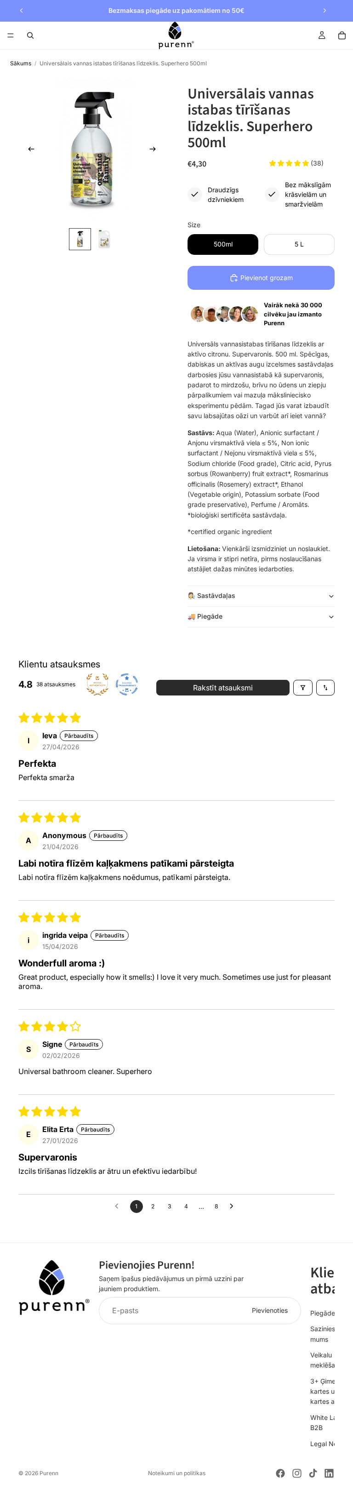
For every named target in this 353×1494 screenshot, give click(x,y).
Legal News (328, 1443)
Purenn (49, 1473)
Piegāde (322, 1312)
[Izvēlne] (10, 35)
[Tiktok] (313, 1473)
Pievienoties (270, 1310)
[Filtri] (303, 687)
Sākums (20, 63)
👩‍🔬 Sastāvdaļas (211, 595)
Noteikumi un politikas (176, 1473)
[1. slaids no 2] (80, 239)
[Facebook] (280, 1473)
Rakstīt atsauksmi (223, 687)
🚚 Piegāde (205, 616)
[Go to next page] (234, 1206)
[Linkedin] (329, 1473)
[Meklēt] (30, 35)
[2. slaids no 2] (104, 239)
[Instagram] (296, 1473)
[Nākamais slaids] (324, 10)
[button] (290, 163)
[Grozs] (342, 35)
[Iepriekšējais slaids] (21, 10)
